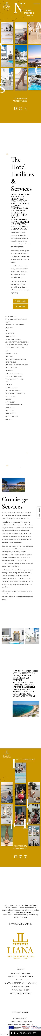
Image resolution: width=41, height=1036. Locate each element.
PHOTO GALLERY (20, 301)
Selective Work (26, 1024)
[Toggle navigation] (34, 4)
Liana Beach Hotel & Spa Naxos (20, 1022)
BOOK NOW (39, 512)
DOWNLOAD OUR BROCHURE (20, 924)
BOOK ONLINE (20, 306)
